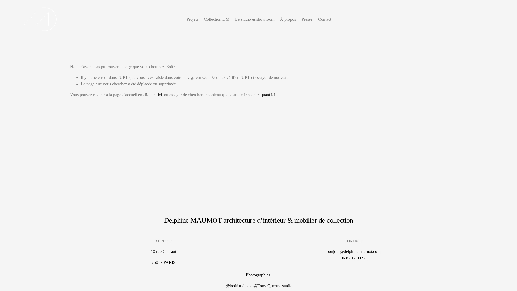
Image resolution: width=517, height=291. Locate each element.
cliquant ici (152, 94)
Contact (324, 19)
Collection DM (216, 19)
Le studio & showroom (254, 19)
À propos (288, 19)
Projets (192, 19)
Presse (307, 19)
